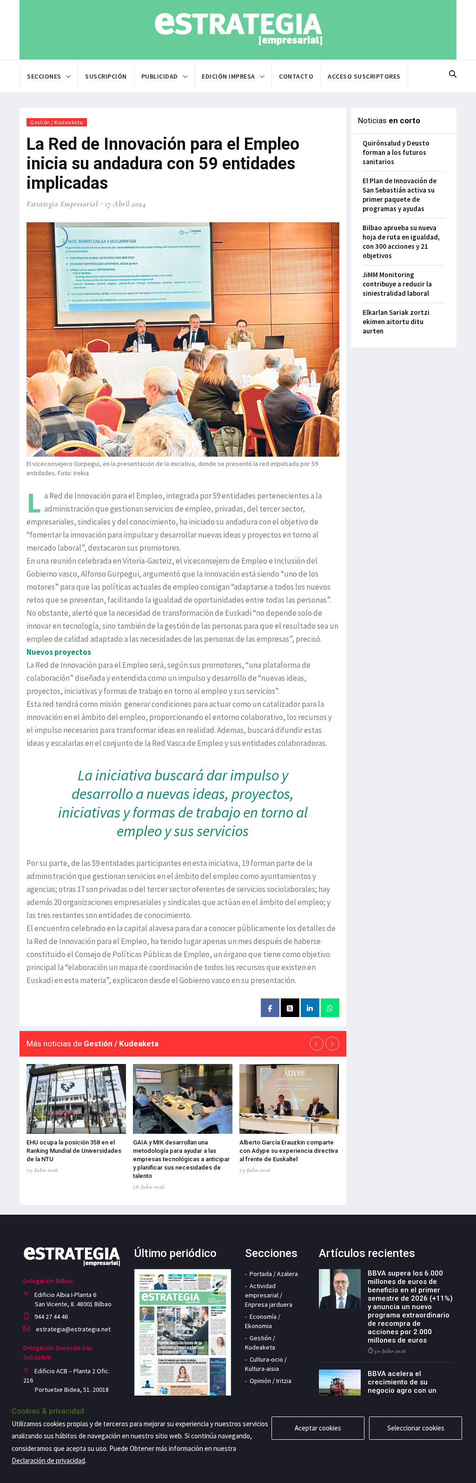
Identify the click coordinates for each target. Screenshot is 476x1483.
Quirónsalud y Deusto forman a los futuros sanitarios (396, 152)
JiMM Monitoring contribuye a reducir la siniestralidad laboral (397, 284)
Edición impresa (228, 76)
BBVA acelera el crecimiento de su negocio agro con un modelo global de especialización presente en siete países (410, 1395)
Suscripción (106, 76)
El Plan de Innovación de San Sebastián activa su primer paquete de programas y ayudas (399, 194)
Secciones (44, 76)
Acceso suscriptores (364, 76)
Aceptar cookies (318, 1427)
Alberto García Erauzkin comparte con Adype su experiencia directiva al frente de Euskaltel (288, 1151)
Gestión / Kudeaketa (56, 122)
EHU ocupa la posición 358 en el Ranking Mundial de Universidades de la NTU (73, 1151)
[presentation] (317, 1044)
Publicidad (159, 76)
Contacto (296, 76)
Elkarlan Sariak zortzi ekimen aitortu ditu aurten (396, 321)
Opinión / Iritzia (270, 1381)
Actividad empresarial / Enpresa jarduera (268, 1295)
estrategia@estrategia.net (72, 1329)
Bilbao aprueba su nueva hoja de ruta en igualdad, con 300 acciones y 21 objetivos (401, 241)
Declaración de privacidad (48, 1460)
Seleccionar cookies (415, 1427)
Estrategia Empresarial (62, 204)
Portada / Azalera (274, 1274)
